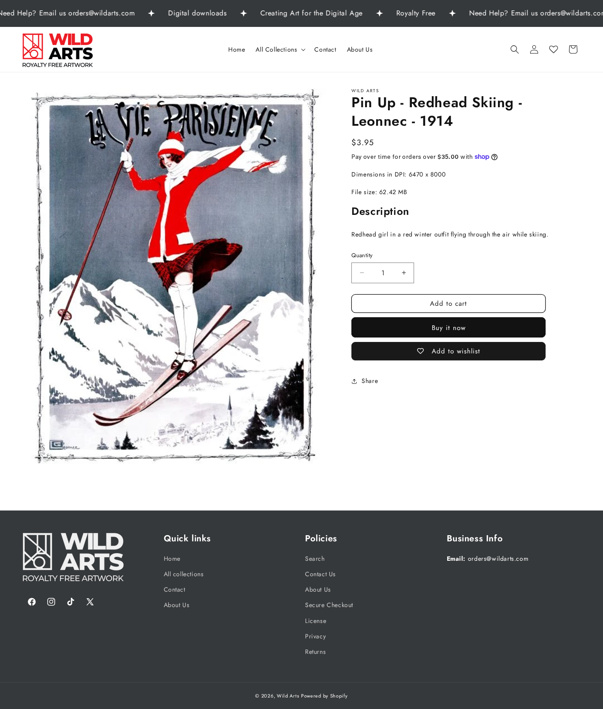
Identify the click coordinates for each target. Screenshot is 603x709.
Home (172, 558)
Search (315, 558)
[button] (279, 49)
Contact (174, 589)
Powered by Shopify (324, 695)
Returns (315, 651)
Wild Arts (288, 695)
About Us (177, 605)
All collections (184, 574)
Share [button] (370, 380)
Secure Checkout (329, 605)
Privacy (315, 636)
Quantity (362, 255)
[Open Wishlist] (553, 49)
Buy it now (449, 328)
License (315, 620)
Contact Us (320, 574)
